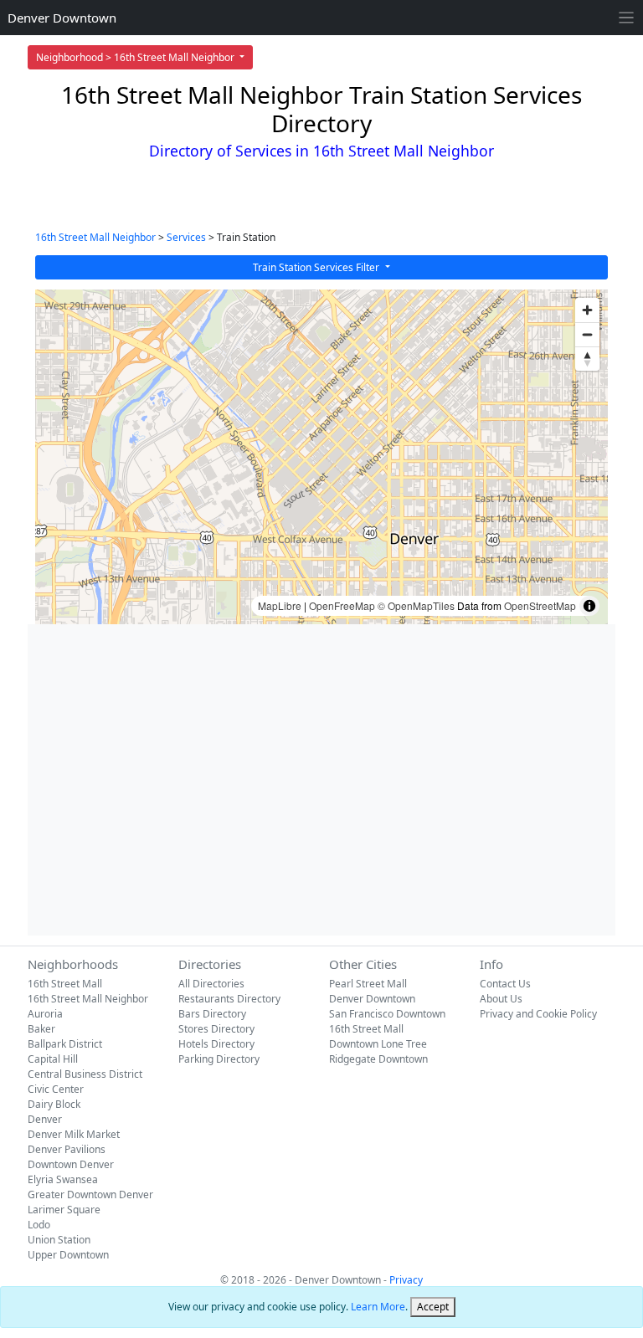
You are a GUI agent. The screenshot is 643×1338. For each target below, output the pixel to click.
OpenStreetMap (540, 605)
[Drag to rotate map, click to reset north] (587, 358)
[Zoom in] (587, 310)
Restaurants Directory (229, 999)
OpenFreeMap (342, 605)
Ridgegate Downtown (378, 1059)
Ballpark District (65, 1044)
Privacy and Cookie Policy (538, 1014)
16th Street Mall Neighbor (95, 237)
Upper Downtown (68, 1255)
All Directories (211, 984)
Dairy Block (54, 1104)
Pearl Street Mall (368, 984)
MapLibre (279, 605)
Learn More (378, 1307)
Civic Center (56, 1089)
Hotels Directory (216, 1044)
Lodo (39, 1225)
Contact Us (505, 984)
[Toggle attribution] (589, 606)
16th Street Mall (65, 984)
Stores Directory (216, 1029)
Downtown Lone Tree (378, 1044)
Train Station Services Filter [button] (317, 267)
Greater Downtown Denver (90, 1194)
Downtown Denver (71, 1164)
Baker (41, 1029)
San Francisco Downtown (387, 1014)
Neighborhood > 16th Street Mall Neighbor (136, 57)
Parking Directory (219, 1059)
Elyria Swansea (63, 1179)
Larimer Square (64, 1209)
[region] (321, 457)
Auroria (45, 1014)
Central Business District (85, 1074)
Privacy (406, 1280)
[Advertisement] (321, 780)
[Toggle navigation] (626, 18)
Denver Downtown (62, 17)
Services (186, 237)
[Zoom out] (587, 334)
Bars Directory (212, 1014)
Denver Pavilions (66, 1149)
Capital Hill (53, 1059)
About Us (501, 999)
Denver (45, 1119)
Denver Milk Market (74, 1134)
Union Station (59, 1240)
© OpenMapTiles (416, 605)
